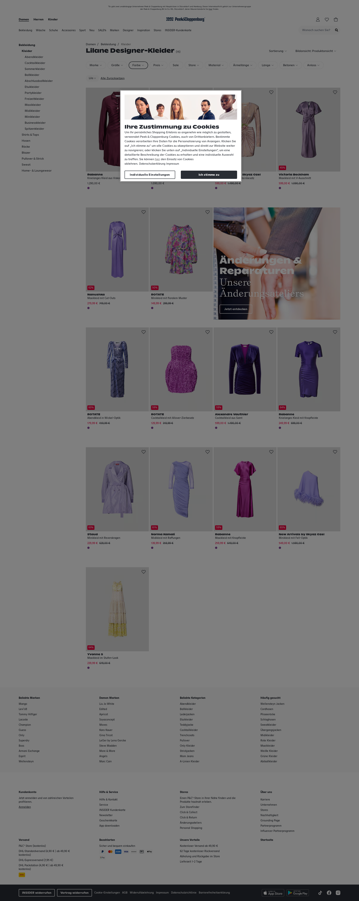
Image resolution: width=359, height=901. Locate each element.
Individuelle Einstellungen (150, 174)
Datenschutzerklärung (152, 164)
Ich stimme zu (209, 174)
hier (157, 159)
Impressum (172, 164)
